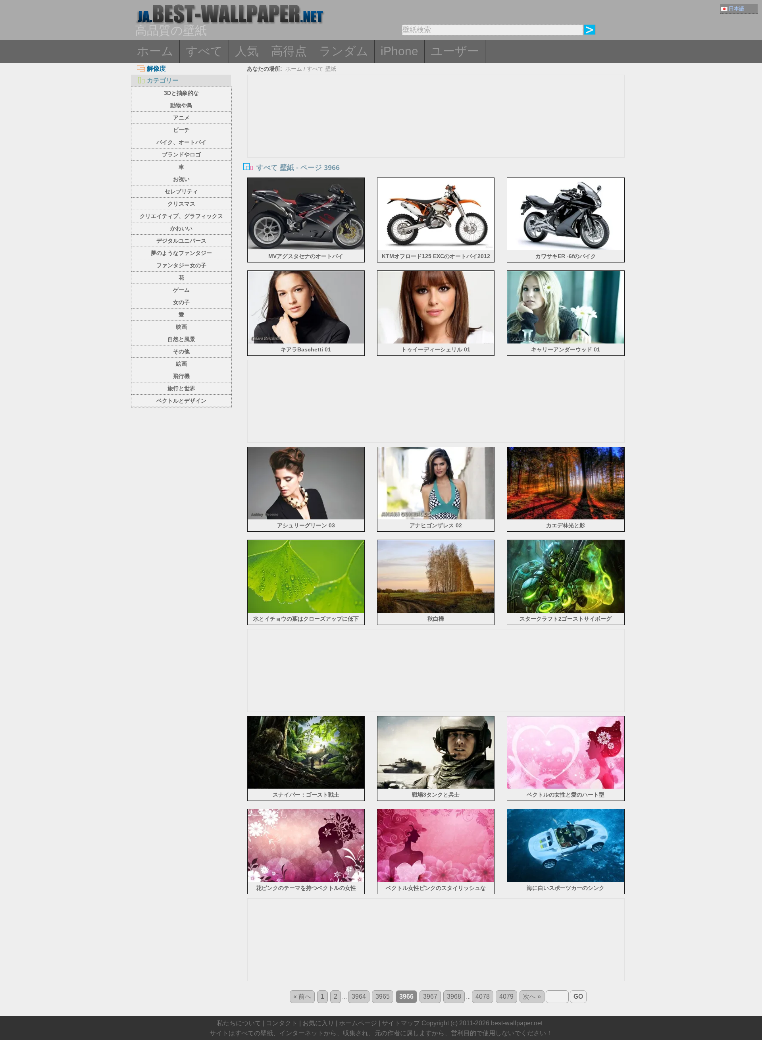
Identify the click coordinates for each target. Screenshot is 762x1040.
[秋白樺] (436, 611)
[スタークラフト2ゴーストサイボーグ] (565, 611)
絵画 (181, 364)
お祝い (181, 179)
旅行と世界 (181, 388)
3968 (454, 996)
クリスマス (181, 204)
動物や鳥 (181, 105)
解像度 (156, 68)
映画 (181, 327)
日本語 (736, 9)
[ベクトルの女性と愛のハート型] (565, 787)
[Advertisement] (436, 134)
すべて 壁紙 (321, 69)
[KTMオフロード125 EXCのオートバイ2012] (436, 248)
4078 (482, 996)
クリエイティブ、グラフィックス (181, 216)
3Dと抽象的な (181, 93)
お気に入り (318, 1023)
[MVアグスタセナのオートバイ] (306, 248)
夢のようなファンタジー (181, 253)
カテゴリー (163, 80)
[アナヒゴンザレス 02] (436, 518)
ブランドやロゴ (181, 154)
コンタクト (282, 1023)
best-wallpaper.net (517, 1023)
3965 (382, 996)
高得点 (289, 51)
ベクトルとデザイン (181, 400)
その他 (181, 351)
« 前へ (302, 996)
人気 (247, 51)
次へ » (532, 996)
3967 (430, 996)
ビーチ (181, 130)
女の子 (181, 302)
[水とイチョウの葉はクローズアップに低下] (306, 611)
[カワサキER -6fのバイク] (565, 248)
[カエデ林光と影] (565, 518)
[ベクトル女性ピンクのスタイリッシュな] (436, 880)
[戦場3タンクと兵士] (436, 787)
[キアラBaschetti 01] (306, 342)
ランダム (343, 51)
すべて (204, 51)
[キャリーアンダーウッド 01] (565, 342)
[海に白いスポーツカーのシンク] (565, 880)
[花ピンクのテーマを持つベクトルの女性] (306, 880)
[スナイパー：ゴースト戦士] (306, 787)
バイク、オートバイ (181, 142)
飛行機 (181, 376)
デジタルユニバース (181, 240)
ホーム (155, 51)
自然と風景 (181, 339)
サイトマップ (401, 1023)
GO (578, 996)
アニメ (181, 117)
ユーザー (455, 51)
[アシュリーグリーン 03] (306, 518)
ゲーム (181, 290)
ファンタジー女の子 (181, 265)
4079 (506, 996)
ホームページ (358, 1023)
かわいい (181, 228)
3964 (359, 996)
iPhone (399, 51)
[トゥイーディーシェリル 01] (436, 342)
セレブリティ (181, 191)
